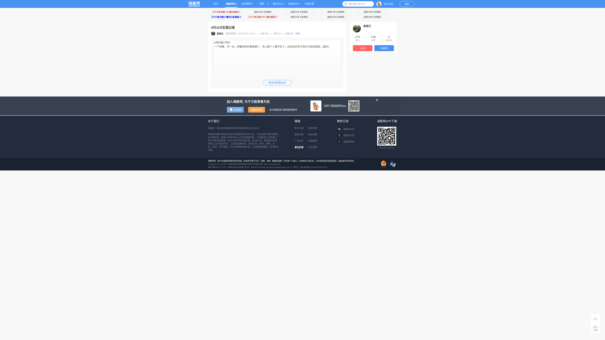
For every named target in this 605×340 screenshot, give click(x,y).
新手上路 (299, 128)
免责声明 (312, 128)
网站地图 (312, 134)
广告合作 (299, 140)
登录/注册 (388, 4)
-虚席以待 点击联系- (263, 12)
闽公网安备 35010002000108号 (313, 167)
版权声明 (299, 134)
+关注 (363, 48)
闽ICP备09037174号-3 (217, 167)
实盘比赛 (309, 3)
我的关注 (277, 3)
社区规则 (312, 147)
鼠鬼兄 (367, 26)
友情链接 (312, 140)
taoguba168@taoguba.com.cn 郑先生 (282, 167)
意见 (595, 328)
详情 (297, 33)
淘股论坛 (230, 3)
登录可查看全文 (277, 82)
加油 (289, 33)
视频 (261, 3)
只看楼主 (384, 48)
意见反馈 (299, 147)
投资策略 (246, 3)
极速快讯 (293, 3)
